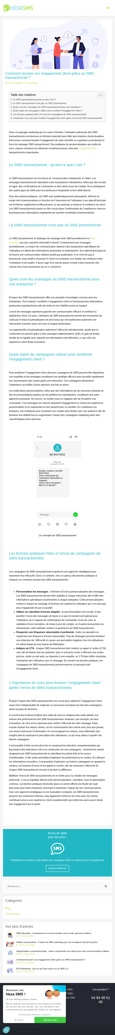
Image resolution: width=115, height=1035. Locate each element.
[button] (6, 1030)
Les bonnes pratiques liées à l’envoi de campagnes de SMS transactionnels (50, 114)
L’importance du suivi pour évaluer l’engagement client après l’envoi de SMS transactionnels (57, 118)
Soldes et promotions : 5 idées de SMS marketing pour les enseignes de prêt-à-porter (56, 942)
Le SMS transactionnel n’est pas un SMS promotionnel (39, 103)
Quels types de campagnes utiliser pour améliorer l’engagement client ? (48, 110)
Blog (7, 908)
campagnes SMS (87, 148)
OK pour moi (50, 1020)
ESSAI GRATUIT (57, 868)
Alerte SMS (66, 989)
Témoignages (12, 914)
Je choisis (18, 1020)
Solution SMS (67, 997)
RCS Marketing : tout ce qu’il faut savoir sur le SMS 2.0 (42, 968)
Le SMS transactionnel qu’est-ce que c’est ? (34, 99)
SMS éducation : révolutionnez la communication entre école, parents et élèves (53, 933)
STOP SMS (66, 993)
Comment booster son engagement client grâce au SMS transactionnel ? (50, 959)
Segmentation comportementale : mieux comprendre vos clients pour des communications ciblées (62, 951)
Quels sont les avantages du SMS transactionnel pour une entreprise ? (47, 107)
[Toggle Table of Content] (99, 95)
